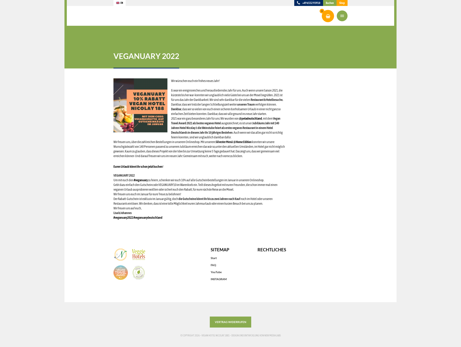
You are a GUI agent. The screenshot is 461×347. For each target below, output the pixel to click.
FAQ (213, 265)
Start (214, 258)
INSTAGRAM (219, 279)
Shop (342, 3)
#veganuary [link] (141, 180)
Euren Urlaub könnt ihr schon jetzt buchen (138, 166)
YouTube (216, 272)
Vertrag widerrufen (230, 322)
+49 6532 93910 (311, 3)
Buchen (330, 3)
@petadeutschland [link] (250, 118)
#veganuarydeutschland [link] (147, 217)
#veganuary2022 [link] (123, 217)
